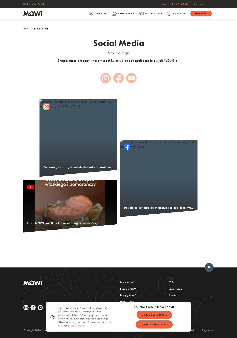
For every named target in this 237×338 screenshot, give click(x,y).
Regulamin (208, 330)
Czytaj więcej (77, 325)
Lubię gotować (154, 13)
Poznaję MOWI (126, 13)
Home (26, 28)
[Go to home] (33, 13)
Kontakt (199, 4)
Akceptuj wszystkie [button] (154, 324)
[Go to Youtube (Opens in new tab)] (131, 78)
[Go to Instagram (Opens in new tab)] (105, 78)
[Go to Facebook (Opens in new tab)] (118, 78)
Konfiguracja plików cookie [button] (154, 307)
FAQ (164, 4)
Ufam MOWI (180, 13)
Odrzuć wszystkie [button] (154, 314)
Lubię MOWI (101, 13)
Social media (180, 4)
